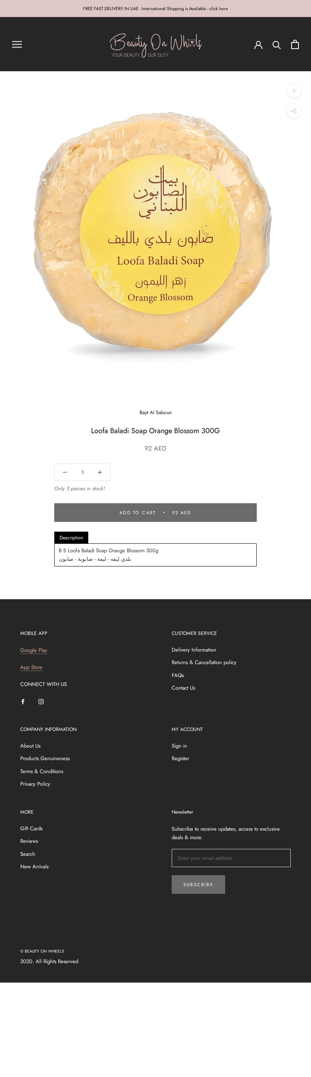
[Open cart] (295, 44)
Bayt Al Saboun (156, 412)
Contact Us (183, 688)
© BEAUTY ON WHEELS (42, 951)
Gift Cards (31, 828)
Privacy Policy (35, 784)
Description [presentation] (71, 537)
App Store (31, 667)
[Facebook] (23, 701)
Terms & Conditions (41, 771)
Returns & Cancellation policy (204, 662)
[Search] (277, 44)
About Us (30, 746)
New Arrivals (34, 866)
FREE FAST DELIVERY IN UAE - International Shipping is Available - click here (155, 8)
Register (180, 758)
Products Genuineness (45, 758)
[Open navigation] (17, 44)
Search (27, 854)
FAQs (178, 675)
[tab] (71, 538)
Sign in (179, 746)
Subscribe (198, 884)
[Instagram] (41, 701)
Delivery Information (194, 650)
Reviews (29, 841)
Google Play (33, 650)
